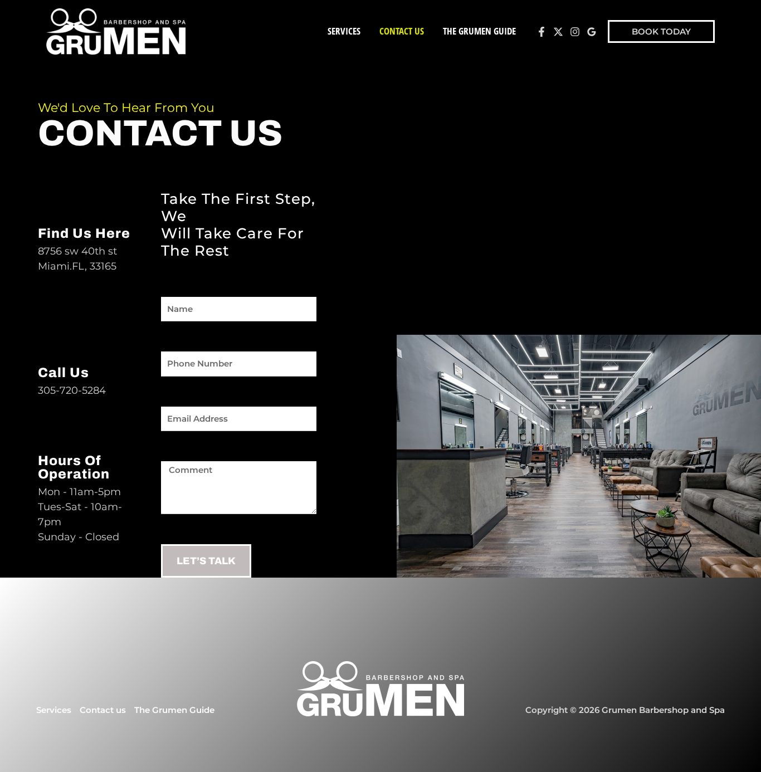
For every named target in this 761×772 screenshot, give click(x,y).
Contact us (401, 31)
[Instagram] (575, 32)
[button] (661, 31)
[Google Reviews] (592, 32)
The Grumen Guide (479, 31)
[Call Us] (52, 344)
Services (344, 31)
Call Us (63, 372)
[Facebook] (541, 32)
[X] (558, 32)
